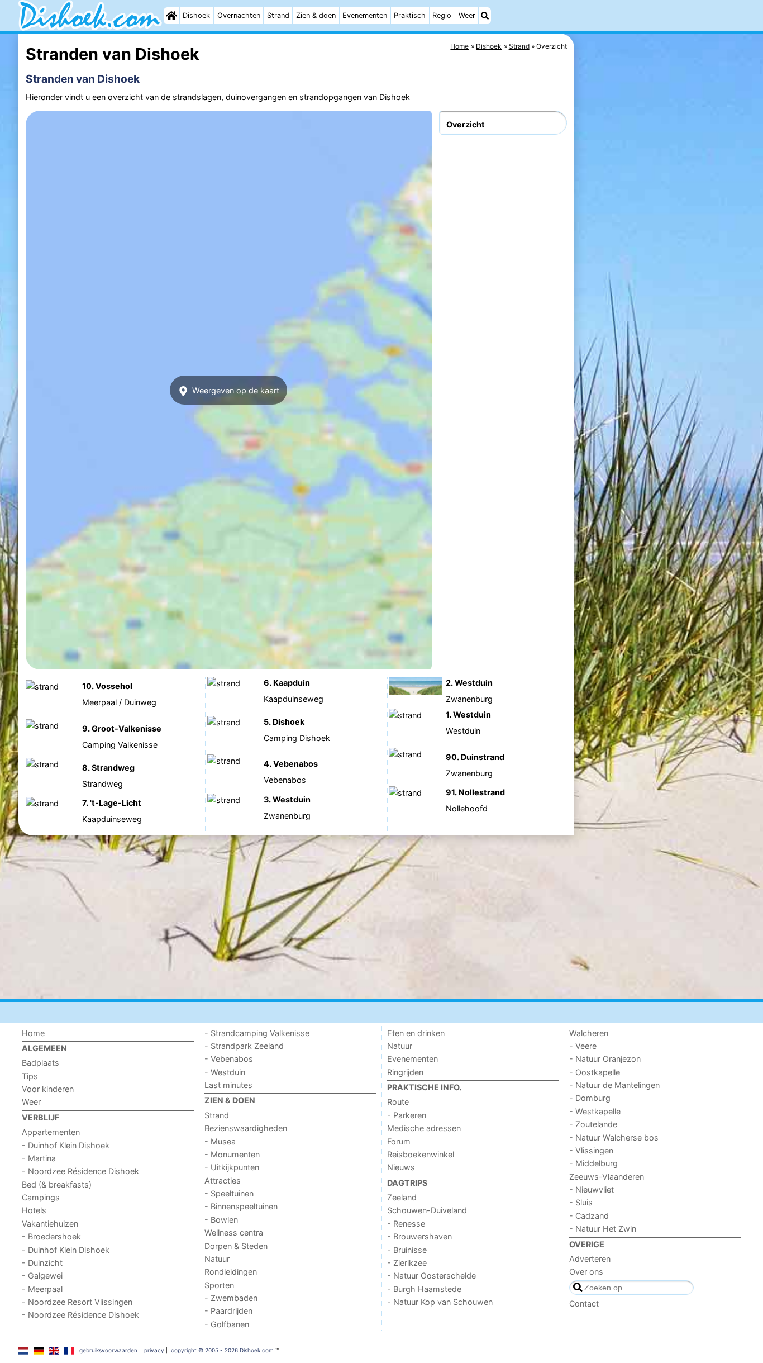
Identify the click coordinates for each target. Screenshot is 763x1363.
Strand (278, 15)
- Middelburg (593, 1163)
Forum (399, 1141)
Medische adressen (424, 1128)
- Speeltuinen (229, 1193)
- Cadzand (589, 1215)
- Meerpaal (42, 1289)
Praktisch (410, 15)
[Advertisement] (661, 290)
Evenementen (364, 15)
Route (398, 1101)
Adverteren (590, 1259)
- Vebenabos (228, 1058)
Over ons (586, 1271)
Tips (30, 1076)
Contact (584, 1303)
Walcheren (588, 1033)
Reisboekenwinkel (420, 1154)
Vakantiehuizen (50, 1223)
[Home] (171, 15)
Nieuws (401, 1167)
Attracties (222, 1180)
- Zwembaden (230, 1298)
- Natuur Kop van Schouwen (440, 1302)
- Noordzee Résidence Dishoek (80, 1171)
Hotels (34, 1210)
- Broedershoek (51, 1236)
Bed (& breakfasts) (57, 1184)
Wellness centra (233, 1232)
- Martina (39, 1158)
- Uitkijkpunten (231, 1167)
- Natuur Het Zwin (602, 1228)
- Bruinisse (407, 1250)
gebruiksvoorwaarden (108, 1350)
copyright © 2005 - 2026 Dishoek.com (222, 1350)
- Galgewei (42, 1275)
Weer (467, 15)
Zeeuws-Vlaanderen (606, 1176)
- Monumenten (232, 1154)
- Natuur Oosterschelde (431, 1275)
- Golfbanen (226, 1324)
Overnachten (238, 15)
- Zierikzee (407, 1262)
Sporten (219, 1285)
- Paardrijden (228, 1310)
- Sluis (581, 1202)
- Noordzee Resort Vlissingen (77, 1302)
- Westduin (224, 1072)
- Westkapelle (595, 1111)
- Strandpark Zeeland (244, 1046)
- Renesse (406, 1223)
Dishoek (196, 15)
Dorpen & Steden (236, 1246)
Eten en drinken (416, 1033)
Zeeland (402, 1197)
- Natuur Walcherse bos (614, 1137)
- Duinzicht (42, 1262)
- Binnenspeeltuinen (241, 1206)
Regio (441, 15)
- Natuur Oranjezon (605, 1058)
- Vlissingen (591, 1150)
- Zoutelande (593, 1124)
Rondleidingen (230, 1271)
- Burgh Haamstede (424, 1289)
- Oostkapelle (594, 1072)
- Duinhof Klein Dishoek (65, 1145)
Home (33, 1033)
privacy (154, 1350)
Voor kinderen (48, 1089)
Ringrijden (405, 1072)
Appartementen (51, 1132)
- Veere (583, 1046)
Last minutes (228, 1085)
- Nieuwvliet (591, 1189)
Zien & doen (316, 15)
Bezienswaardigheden (245, 1128)
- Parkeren (406, 1115)
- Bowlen (221, 1219)
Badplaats (40, 1062)
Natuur (217, 1259)
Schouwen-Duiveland (427, 1210)
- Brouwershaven (419, 1236)
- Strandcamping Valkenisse (256, 1033)
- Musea (220, 1141)
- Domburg (590, 1098)
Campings (41, 1197)
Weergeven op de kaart (234, 390)
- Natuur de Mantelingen (614, 1085)
